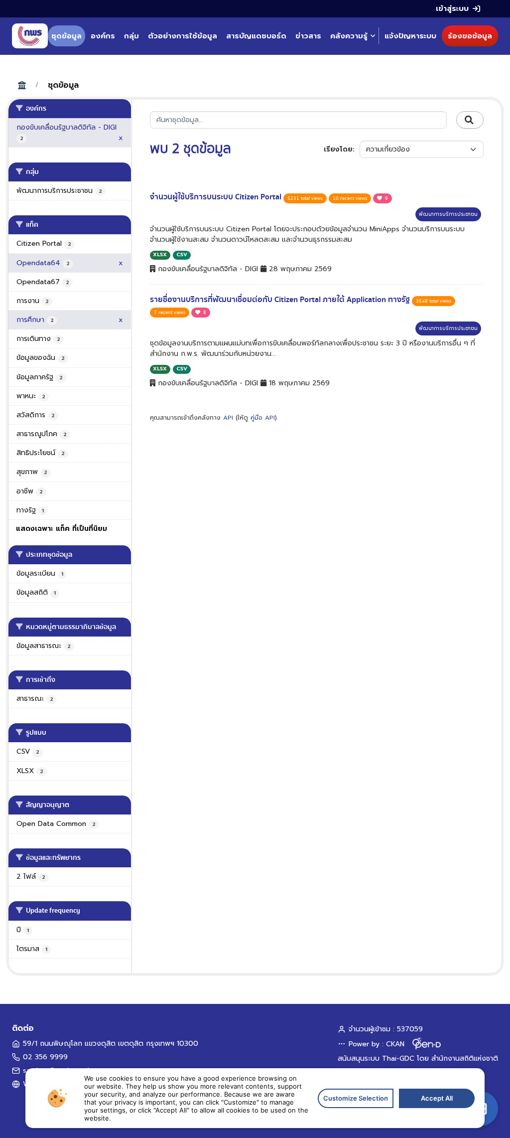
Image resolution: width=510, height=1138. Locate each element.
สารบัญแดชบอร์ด (256, 35)
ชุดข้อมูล (66, 35)
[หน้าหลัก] (30, 35)
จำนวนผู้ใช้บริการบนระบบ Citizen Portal (216, 196)
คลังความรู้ (349, 35)
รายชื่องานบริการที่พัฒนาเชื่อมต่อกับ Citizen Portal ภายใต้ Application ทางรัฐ (281, 299)
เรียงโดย (338, 149)
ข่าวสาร (308, 35)
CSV (181, 254)
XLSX (160, 254)
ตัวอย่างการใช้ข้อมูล (182, 35)
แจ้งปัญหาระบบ (410, 35)
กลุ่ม (131, 35)
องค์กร (103, 35)
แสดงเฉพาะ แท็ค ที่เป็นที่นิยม (61, 528)
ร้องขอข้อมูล (470, 35)
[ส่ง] (470, 120)
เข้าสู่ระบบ (452, 8)
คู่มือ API (263, 417)
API (228, 417)
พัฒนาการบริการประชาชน (448, 214)
